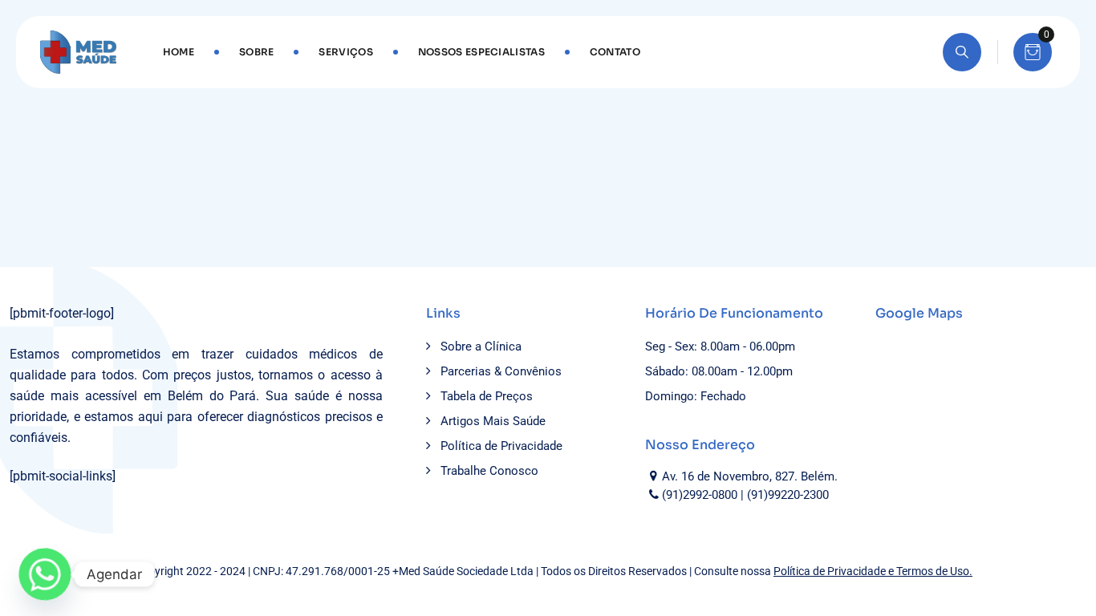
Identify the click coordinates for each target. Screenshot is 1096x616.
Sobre (256, 52)
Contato (615, 52)
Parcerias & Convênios (501, 371)
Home (178, 52)
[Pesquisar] (962, 52)
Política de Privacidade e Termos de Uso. (872, 571)
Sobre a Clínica (481, 346)
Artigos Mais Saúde (493, 421)
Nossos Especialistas (481, 52)
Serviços (345, 52)
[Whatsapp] (45, 574)
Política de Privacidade (501, 446)
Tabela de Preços (486, 396)
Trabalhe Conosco (489, 471)
